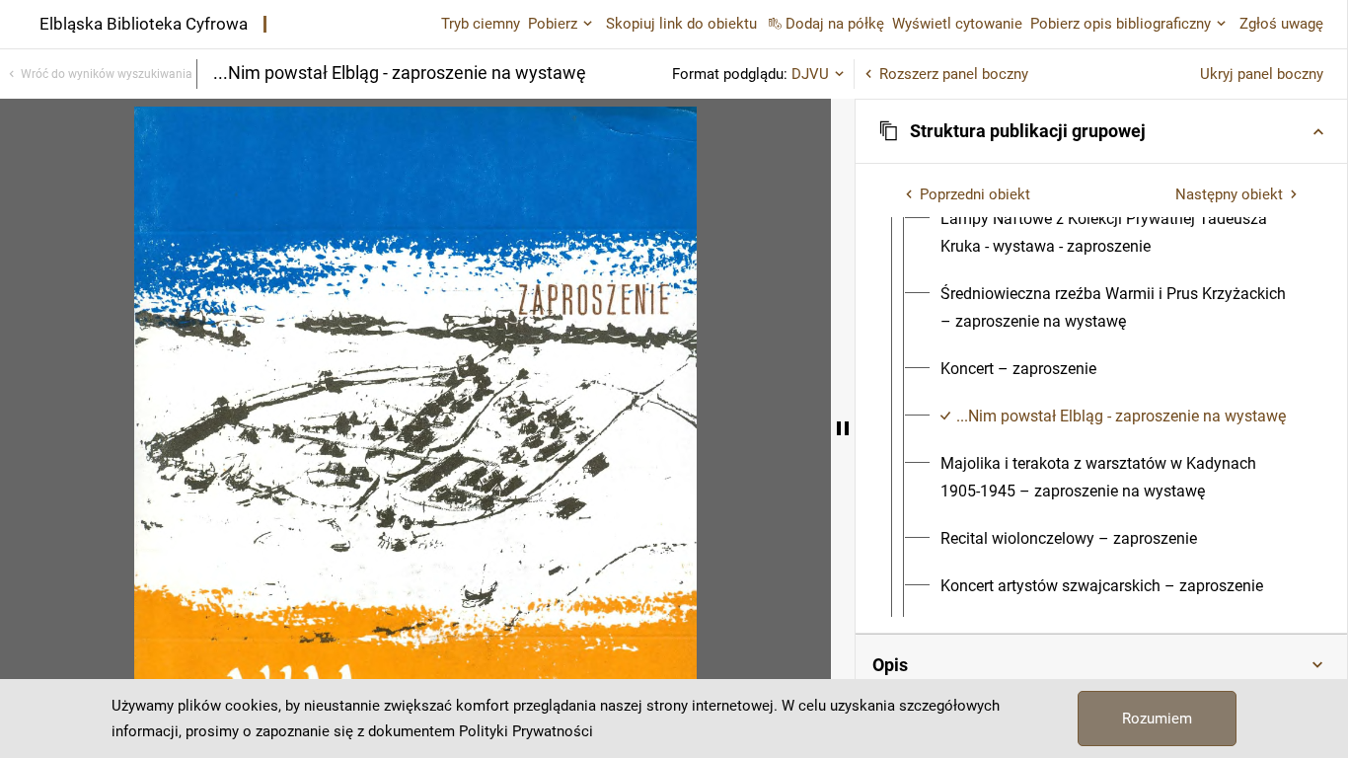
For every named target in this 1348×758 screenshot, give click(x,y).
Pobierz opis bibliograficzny (1120, 24)
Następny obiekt (1229, 194)
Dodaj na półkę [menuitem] (835, 24)
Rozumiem (1157, 718)
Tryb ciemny (480, 24)
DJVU (810, 74)
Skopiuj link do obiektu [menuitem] (681, 24)
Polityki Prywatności (526, 731)
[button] (1101, 131)
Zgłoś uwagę (1281, 24)
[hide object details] (843, 428)
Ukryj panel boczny (1261, 74)
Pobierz (552, 24)
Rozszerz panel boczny (953, 74)
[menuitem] (1119, 232)
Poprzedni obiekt (975, 194)
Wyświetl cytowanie (957, 24)
